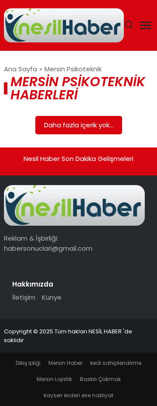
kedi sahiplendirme (115, 363)
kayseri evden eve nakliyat (78, 395)
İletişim (23, 297)
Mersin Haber (65, 363)
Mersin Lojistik (54, 379)
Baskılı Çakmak (100, 379)
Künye (51, 297)
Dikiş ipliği (28, 363)
